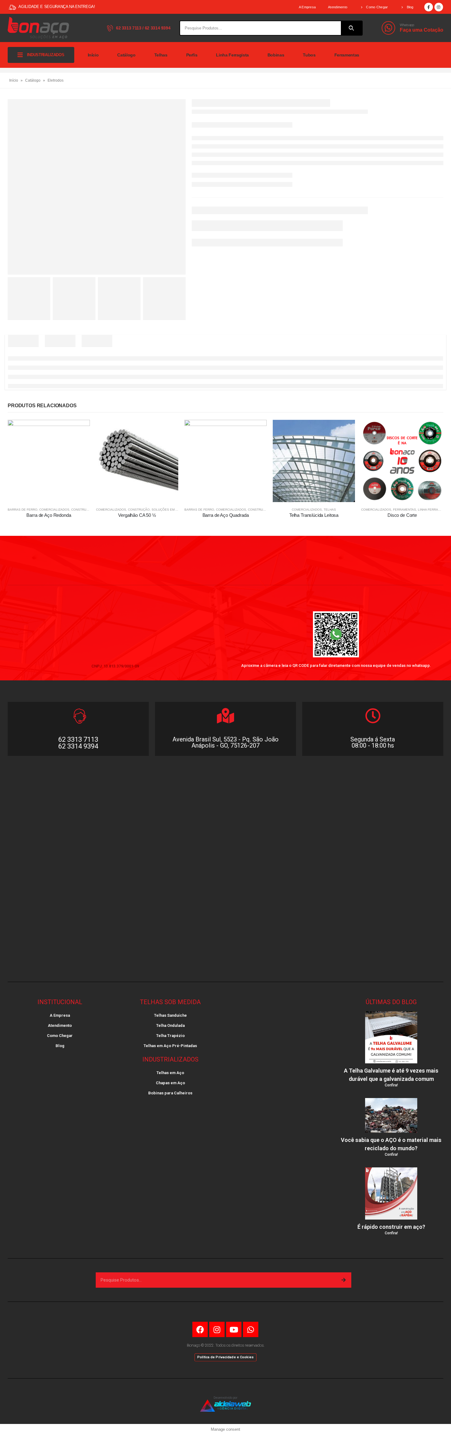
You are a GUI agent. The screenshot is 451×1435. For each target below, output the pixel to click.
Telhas (161, 54)
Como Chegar (377, 7)
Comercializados (54, 509)
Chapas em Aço (170, 1083)
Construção (82, 509)
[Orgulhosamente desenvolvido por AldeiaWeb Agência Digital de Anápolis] (225, 1405)
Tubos (309, 54)
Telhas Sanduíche (170, 1015)
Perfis (192, 54)
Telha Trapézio (170, 1035)
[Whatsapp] (250, 1329)
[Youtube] (233, 1329)
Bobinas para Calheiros (170, 1093)
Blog (410, 7)
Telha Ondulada (170, 1025)
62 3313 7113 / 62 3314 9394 (142, 27)
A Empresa (307, 7)
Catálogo (126, 54)
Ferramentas (346, 54)
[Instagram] (438, 7)
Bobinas (276, 54)
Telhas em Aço (170, 1072)
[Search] (351, 28)
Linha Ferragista (232, 54)
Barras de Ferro (22, 509)
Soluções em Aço (167, 509)
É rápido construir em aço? (391, 1227)
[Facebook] (428, 7)
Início (93, 54)
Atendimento (337, 7)
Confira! (391, 1085)
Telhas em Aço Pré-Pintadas (170, 1045)
